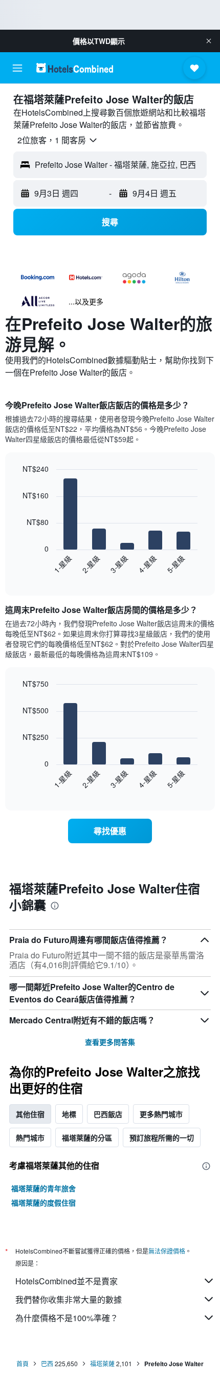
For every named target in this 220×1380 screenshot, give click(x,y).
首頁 (22, 1363)
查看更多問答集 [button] (110, 1042)
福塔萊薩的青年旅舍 (43, 1188)
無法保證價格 (166, 1250)
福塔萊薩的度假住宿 (43, 1202)
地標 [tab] (69, 1114)
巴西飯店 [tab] (108, 1114)
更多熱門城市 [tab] (161, 1114)
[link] (110, 831)
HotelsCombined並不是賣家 (66, 1281)
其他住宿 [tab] (30, 1114)
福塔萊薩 (102, 1363)
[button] (208, 41)
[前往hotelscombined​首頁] (75, 68)
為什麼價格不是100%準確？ (66, 1318)
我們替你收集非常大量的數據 (68, 1299)
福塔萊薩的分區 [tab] (87, 1137)
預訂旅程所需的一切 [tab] (161, 1137)
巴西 (47, 1363)
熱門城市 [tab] (30, 1137)
